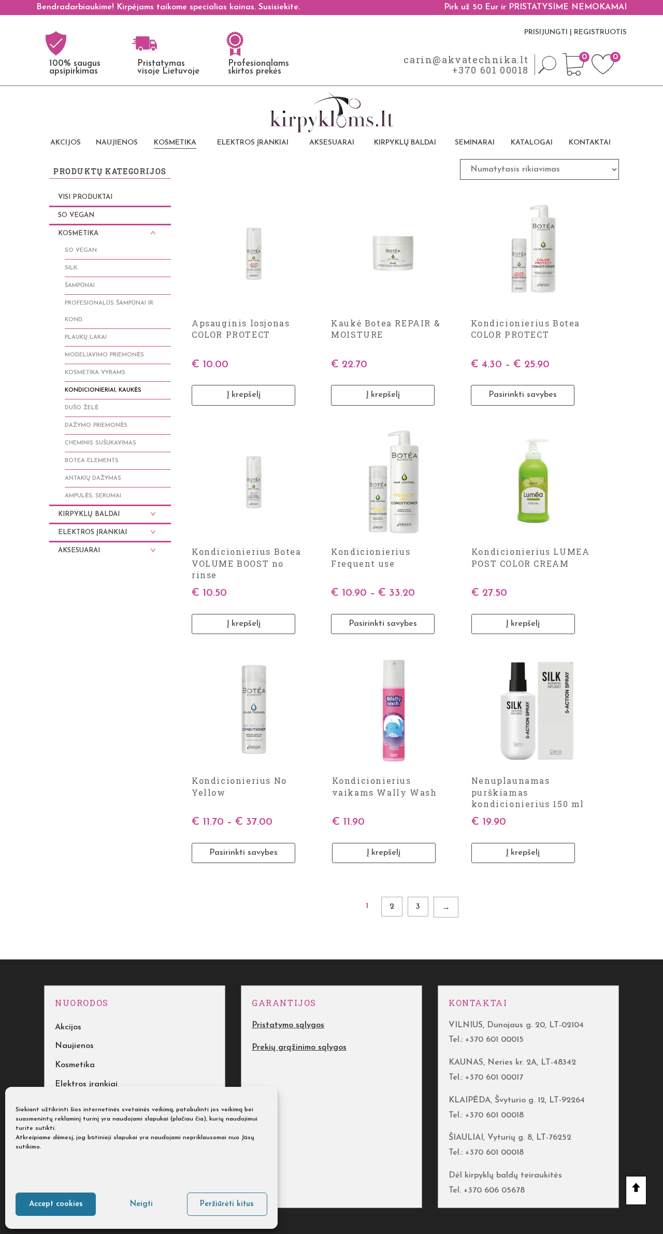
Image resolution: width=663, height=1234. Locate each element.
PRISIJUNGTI (546, 32)
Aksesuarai (331, 143)
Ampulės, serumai (93, 496)
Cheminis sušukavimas (100, 443)
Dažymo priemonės (96, 425)
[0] (574, 73)
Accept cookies (56, 1204)
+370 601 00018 (490, 70)
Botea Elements (92, 461)
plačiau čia (188, 1119)
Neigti (141, 1204)
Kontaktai (590, 143)
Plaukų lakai (86, 337)
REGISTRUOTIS (600, 32)
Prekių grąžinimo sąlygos (299, 1047)
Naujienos (117, 143)
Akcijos (65, 143)
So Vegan (76, 215)
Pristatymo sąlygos (288, 1025)
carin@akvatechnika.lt (466, 59)
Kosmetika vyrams (95, 373)
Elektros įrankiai (253, 143)
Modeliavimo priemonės (104, 355)
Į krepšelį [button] (244, 395)
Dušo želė (81, 408)
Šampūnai (80, 286)
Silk (71, 268)
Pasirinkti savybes (522, 395)
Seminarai (475, 143)
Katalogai (532, 143)
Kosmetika (175, 143)
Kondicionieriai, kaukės (103, 390)
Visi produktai (85, 197)
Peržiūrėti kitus (227, 1204)
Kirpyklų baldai (405, 143)
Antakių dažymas (93, 478)
